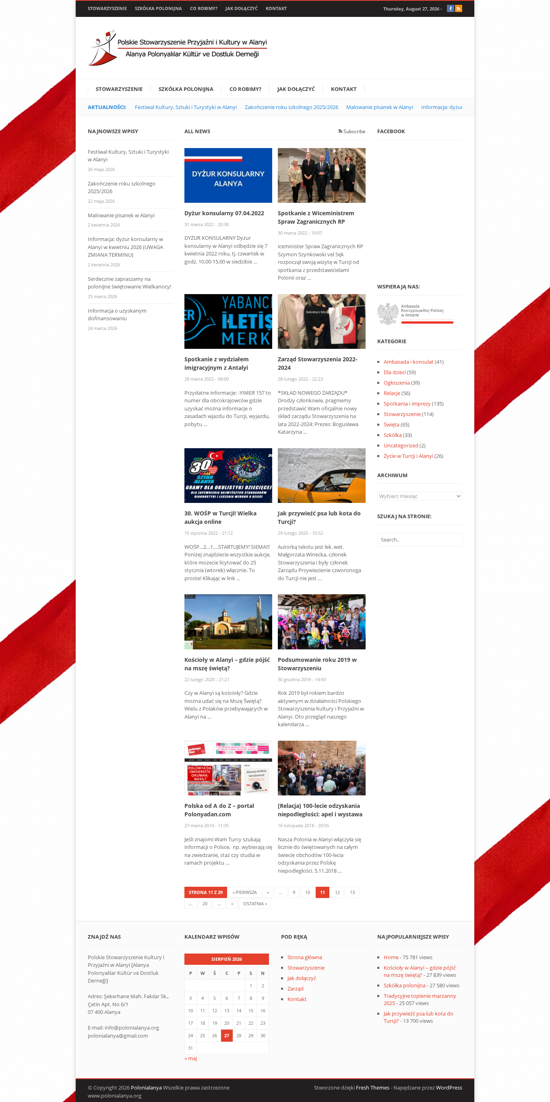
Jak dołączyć (241, 8)
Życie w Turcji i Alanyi (408, 455)
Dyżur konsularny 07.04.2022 (224, 213)
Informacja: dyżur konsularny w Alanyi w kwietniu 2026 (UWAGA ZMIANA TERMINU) (125, 246)
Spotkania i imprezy (407, 403)
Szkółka (393, 435)
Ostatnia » (255, 903)
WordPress (449, 1087)
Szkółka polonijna (158, 8)
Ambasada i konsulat (409, 361)
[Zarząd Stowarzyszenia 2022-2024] (322, 321)
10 (307, 892)
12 (337, 892)
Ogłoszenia (397, 382)
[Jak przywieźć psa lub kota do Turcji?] (322, 475)
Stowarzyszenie (107, 8)
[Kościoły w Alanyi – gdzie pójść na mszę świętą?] (228, 621)
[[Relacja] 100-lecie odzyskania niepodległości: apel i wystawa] (322, 767)
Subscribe (354, 131)
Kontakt (276, 8)
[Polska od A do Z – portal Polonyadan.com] (228, 767)
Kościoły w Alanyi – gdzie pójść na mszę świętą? (420, 971)
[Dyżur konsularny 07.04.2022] (228, 174)
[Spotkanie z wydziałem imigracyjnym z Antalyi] (228, 321)
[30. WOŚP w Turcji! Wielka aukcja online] (228, 475)
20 (205, 903)
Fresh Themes (372, 1087)
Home (391, 957)
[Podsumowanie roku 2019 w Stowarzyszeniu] (322, 621)
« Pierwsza (245, 892)
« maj (190, 1058)
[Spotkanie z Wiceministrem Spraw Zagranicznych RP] (322, 174)
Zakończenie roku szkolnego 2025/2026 (291, 107)
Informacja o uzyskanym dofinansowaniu (117, 314)
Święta (391, 424)
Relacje (392, 393)
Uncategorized (401, 445)
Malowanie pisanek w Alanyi (379, 107)
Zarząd (295, 988)
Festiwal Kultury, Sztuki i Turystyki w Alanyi (186, 107)
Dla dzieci (395, 372)
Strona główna (304, 957)
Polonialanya (146, 1087)
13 (352, 892)
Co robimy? (203, 8)
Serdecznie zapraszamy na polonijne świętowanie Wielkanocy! (129, 282)
